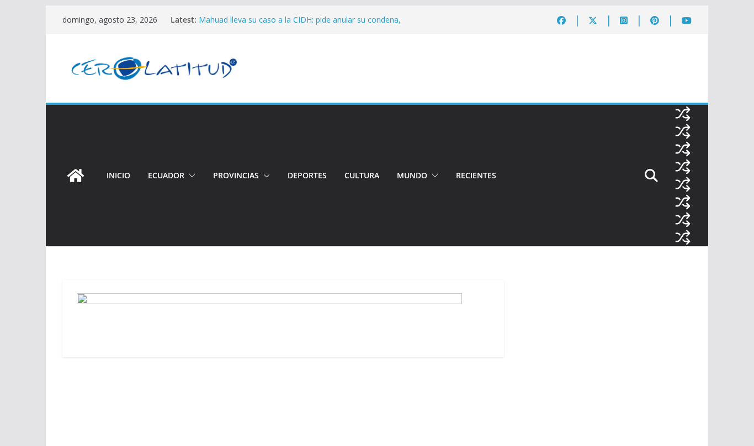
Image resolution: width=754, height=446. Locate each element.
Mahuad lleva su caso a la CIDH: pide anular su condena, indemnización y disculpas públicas (300, 25)
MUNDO (412, 175)
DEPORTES (307, 175)
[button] (189, 175)
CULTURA (361, 175)
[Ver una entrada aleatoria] (683, 114)
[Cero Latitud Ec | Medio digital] (75, 175)
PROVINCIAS (236, 175)
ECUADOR (166, 175)
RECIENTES (476, 175)
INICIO (118, 175)
